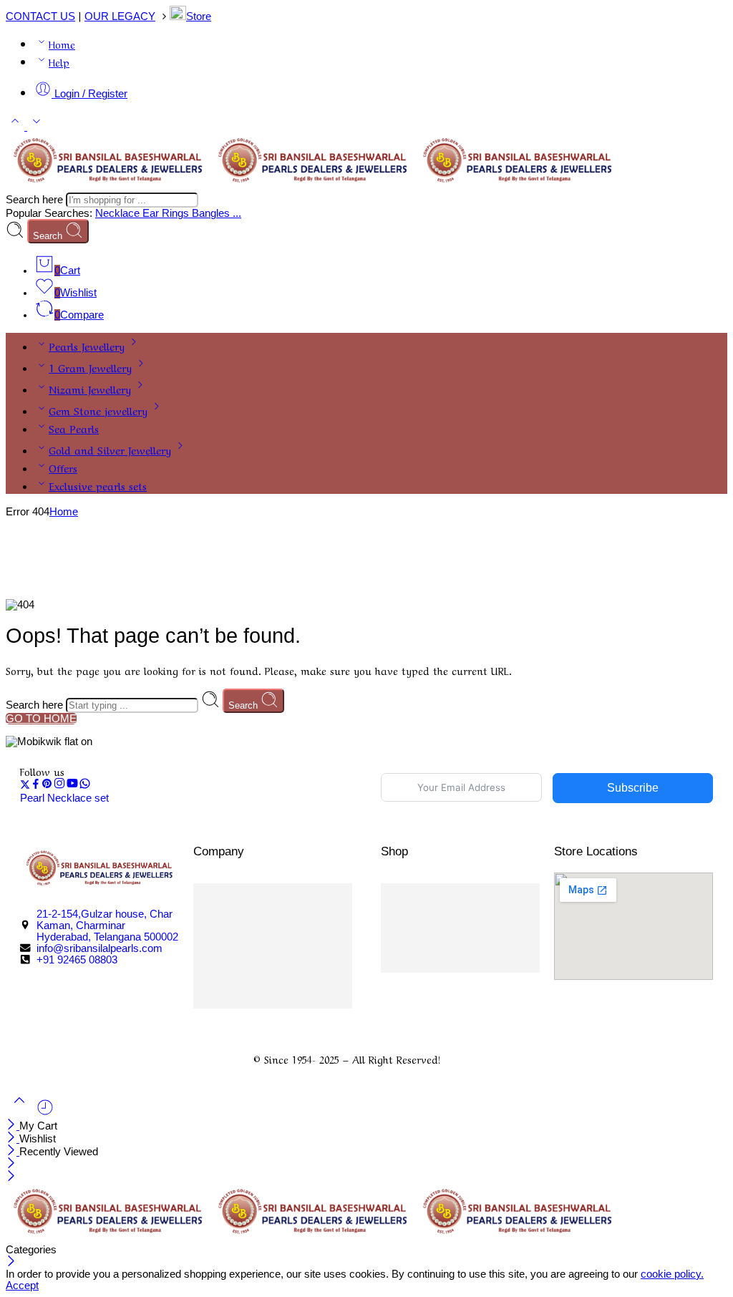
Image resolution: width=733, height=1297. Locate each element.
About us (258, 982)
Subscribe (633, 788)
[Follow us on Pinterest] (47, 786)
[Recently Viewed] (45, 1113)
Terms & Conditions (283, 946)
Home (62, 44)
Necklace (118, 213)
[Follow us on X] (25, 786)
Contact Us (263, 928)
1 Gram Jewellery (90, 367)
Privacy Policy (270, 892)
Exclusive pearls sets (98, 485)
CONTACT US (40, 16)
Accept (22, 1285)
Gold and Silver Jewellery (110, 449)
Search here (36, 199)
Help (59, 61)
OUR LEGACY (119, 16)
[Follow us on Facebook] (36, 786)
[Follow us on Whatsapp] (85, 786)
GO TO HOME (41, 718)
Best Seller (448, 946)
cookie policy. (672, 1274)
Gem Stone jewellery (98, 410)
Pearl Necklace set (64, 798)
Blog (246, 1000)
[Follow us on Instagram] (59, 786)
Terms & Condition (469, 928)
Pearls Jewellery (87, 346)
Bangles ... (216, 213)
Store (198, 16)
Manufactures (458, 964)
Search (49, 235)
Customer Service (465, 892)
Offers (63, 467)
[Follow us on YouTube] (72, 786)
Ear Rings (167, 213)
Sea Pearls (74, 428)
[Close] (12, 1126)
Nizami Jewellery (90, 389)
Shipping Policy (272, 910)
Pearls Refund (269, 964)
